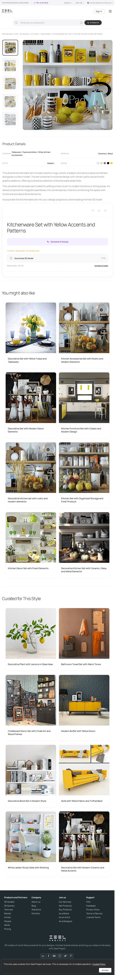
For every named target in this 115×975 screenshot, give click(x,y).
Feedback (91, 905)
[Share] (105, 210)
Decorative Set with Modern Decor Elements (26, 430)
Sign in (99, 11)
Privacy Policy (93, 909)
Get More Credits (101, 266)
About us (36, 901)
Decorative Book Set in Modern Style (27, 800)
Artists (7, 917)
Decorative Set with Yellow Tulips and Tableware (27, 360)
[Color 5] (111, 163)
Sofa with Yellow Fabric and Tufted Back (82, 800)
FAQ (88, 901)
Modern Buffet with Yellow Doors (78, 731)
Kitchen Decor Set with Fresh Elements (28, 568)
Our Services (65, 901)
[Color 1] (98, 163)
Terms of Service (94, 913)
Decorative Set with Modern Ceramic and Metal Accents (82, 869)
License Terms (93, 917)
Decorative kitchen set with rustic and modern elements (28, 500)
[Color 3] (105, 163)
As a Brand (64, 913)
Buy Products (65, 909)
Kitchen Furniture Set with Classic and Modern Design (81, 430)
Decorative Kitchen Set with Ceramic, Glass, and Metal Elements (84, 570)
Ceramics (102, 153)
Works (7, 925)
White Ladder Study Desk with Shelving (28, 867)
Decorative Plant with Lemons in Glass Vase (30, 664)
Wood (110, 153)
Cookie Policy (99, 964)
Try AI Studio (42, 3)
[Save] (93, 210)
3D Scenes (9, 905)
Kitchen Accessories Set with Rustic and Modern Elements (82, 360)
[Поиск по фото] (81, 23)
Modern (50, 163)
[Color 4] (108, 163)
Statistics (36, 909)
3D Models (9, 901)
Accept (105, 970)
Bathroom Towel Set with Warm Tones (81, 664)
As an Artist (64, 917)
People (7, 921)
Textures (8, 909)
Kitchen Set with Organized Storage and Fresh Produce (82, 500)
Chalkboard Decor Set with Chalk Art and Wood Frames (29, 732)
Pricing (7, 929)
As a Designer (65, 921)
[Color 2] (101, 163)
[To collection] (99, 210)
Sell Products (65, 905)
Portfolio (36, 913)
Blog (34, 905)
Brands (7, 913)
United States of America (100, 3)
